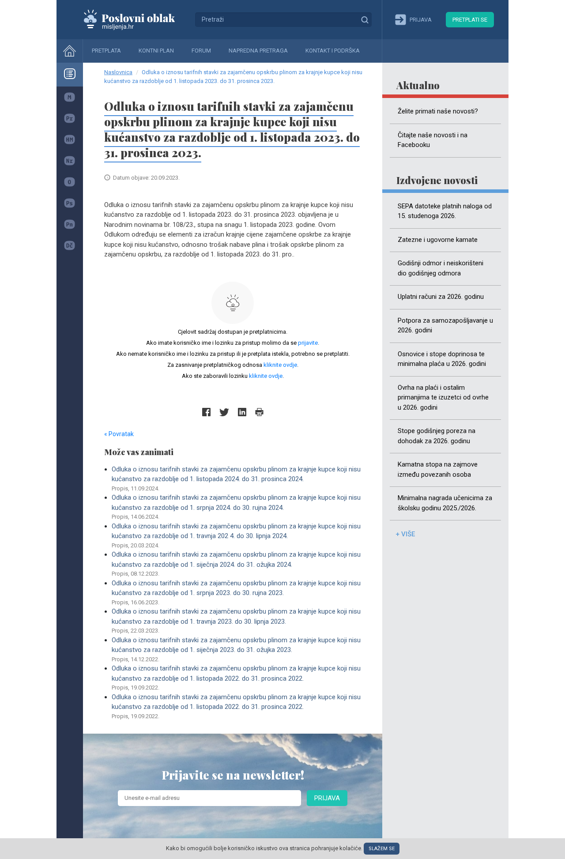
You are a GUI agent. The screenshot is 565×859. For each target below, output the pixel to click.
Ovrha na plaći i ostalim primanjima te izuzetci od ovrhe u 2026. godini (443, 397)
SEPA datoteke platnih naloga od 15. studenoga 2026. (445, 211)
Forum (201, 50)
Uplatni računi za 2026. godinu (441, 297)
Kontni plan (156, 50)
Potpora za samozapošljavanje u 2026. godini (445, 325)
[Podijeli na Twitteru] (224, 412)
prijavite (308, 342)
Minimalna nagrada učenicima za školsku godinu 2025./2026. (445, 503)
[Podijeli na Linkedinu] (242, 412)
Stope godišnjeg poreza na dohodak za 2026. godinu (436, 436)
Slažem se (382, 848)
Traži (365, 19)
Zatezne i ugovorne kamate (438, 240)
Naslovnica (118, 72)
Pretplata (106, 50)
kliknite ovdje (280, 365)
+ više (405, 534)
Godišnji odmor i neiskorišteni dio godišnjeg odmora (440, 268)
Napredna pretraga (258, 50)
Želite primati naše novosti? (438, 111)
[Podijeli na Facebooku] (206, 412)
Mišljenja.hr (136, 19)
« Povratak (119, 433)
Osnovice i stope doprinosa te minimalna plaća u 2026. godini (442, 359)
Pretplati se (469, 19)
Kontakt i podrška (332, 50)
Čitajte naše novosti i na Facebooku (432, 140)
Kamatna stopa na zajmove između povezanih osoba (438, 469)
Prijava (327, 798)
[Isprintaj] (259, 412)
